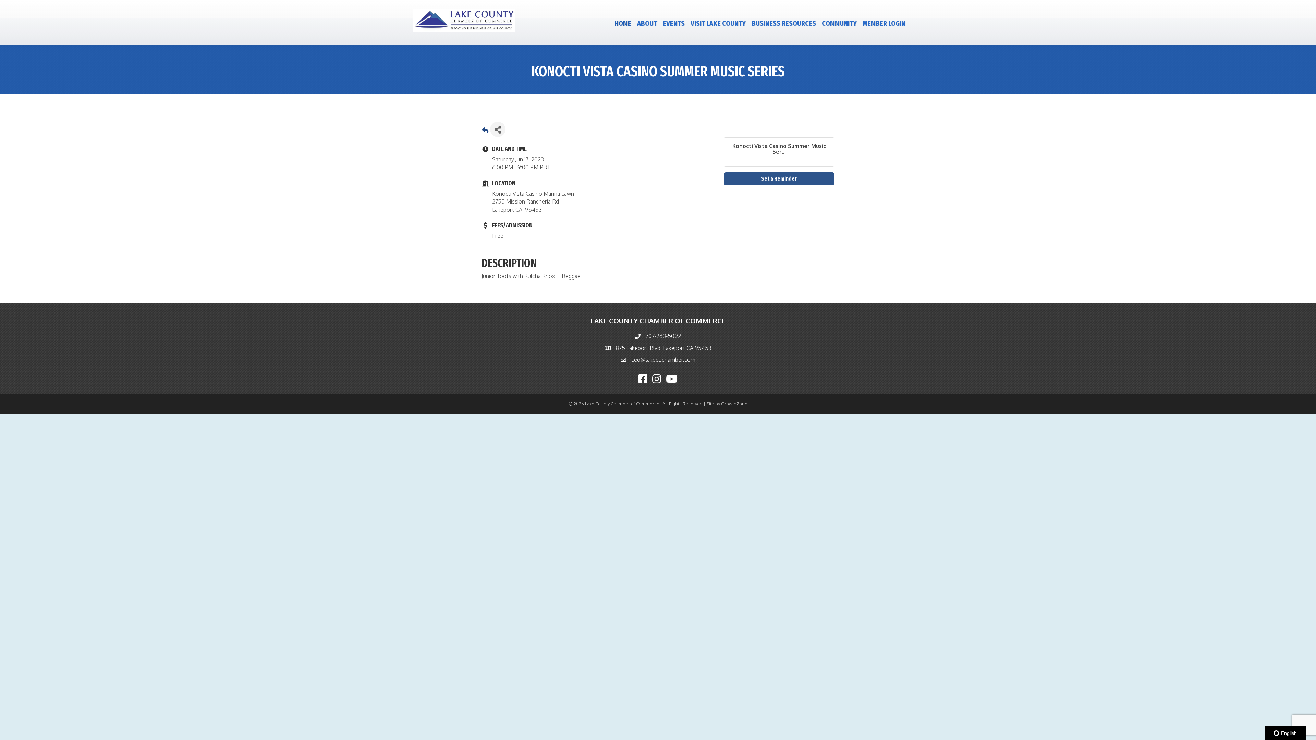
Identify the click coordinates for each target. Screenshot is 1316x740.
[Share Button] (497, 129)
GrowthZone (734, 403)
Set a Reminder (779, 178)
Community (839, 23)
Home (622, 23)
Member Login (884, 23)
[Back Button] (485, 131)
